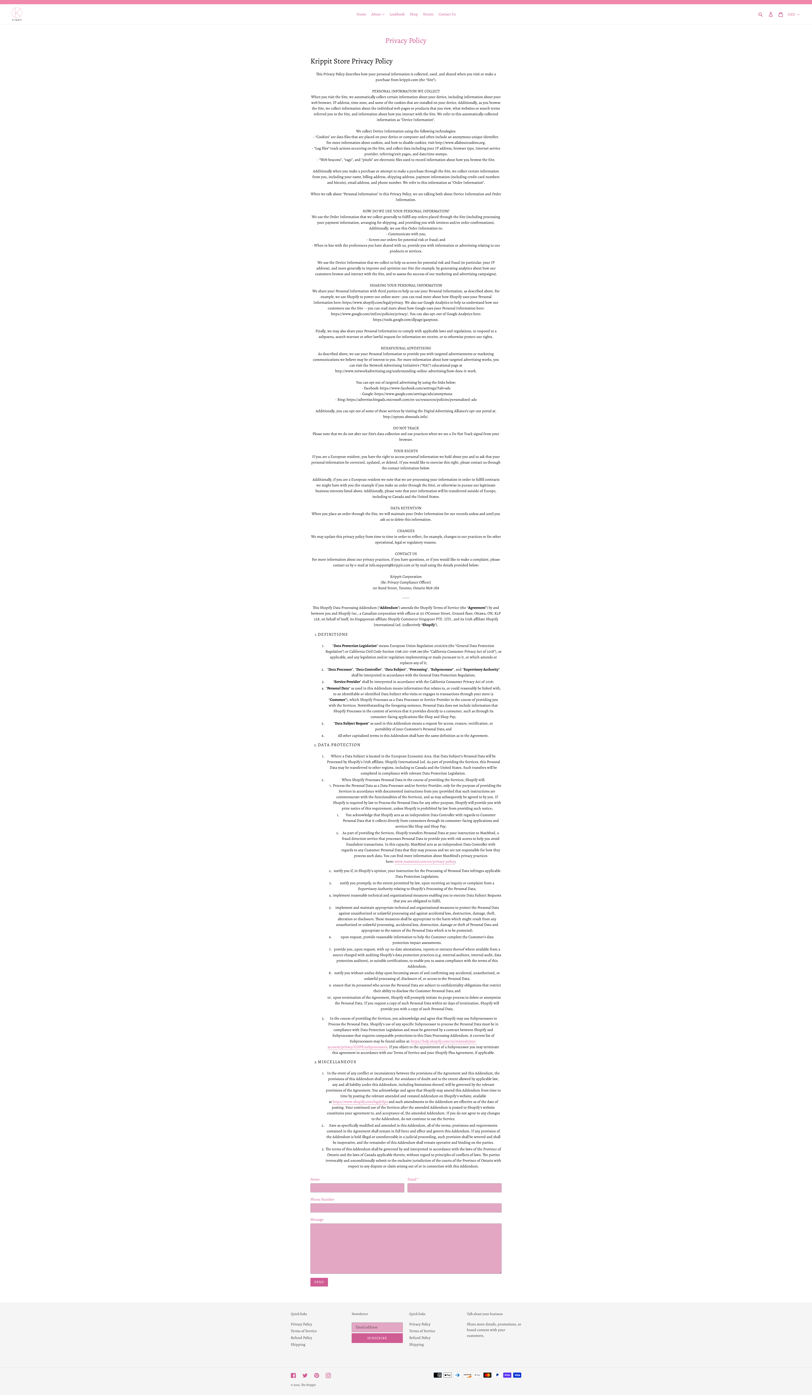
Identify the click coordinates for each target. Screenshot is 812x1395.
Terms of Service (304, 1330)
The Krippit (308, 1385)
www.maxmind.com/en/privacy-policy (425, 861)
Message (317, 1219)
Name (315, 1179)
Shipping (298, 1344)
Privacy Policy (301, 1324)
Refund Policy (301, 1337)
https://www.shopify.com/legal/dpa (360, 1101)
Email (413, 1179)
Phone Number (322, 1199)
